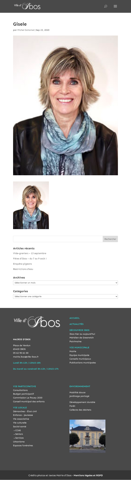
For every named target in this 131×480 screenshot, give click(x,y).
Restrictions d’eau (23, 269)
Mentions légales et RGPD (88, 475)
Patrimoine (75, 341)
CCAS (18, 430)
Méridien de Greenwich (81, 337)
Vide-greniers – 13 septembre (29, 253)
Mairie (72, 351)
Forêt (72, 406)
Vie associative (21, 419)
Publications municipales (82, 362)
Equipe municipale (79, 355)
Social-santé (19, 426)
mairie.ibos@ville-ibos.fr (26, 356)
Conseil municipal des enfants (29, 401)
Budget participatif (23, 394)
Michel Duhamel (25, 30)
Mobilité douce (77, 392)
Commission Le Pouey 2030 (27, 397)
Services (19, 438)
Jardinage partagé (79, 396)
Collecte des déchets (80, 409)
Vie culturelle (20, 422)
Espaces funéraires (23, 445)
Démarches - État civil (25, 411)
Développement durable (82, 402)
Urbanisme (19, 441)
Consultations (20, 390)
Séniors (19, 434)
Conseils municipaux (80, 358)
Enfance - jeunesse (23, 415)
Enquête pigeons (22, 263)
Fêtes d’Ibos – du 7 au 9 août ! (30, 258)
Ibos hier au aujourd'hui (82, 334)
